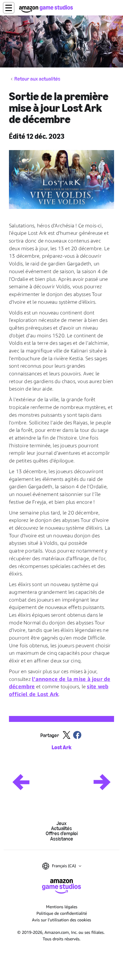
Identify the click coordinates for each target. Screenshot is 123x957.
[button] (8, 7)
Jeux (61, 823)
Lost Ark (61, 747)
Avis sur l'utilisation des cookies (61, 919)
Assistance (61, 838)
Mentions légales (61, 906)
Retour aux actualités (37, 79)
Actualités (61, 828)
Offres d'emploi (62, 833)
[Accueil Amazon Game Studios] (46, 8)
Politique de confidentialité (61, 913)
